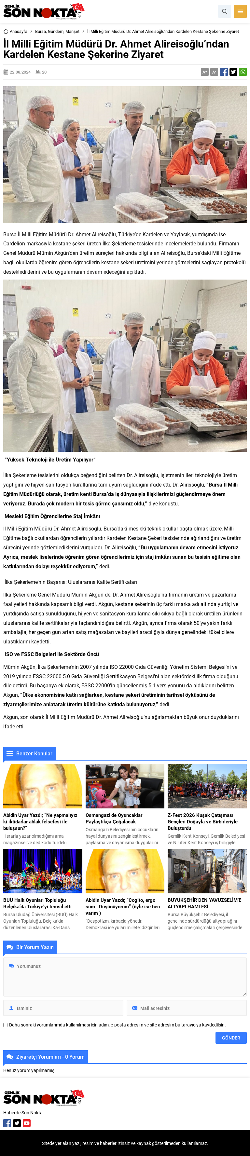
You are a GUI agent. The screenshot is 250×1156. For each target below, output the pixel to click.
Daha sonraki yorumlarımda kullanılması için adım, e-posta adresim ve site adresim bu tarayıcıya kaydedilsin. (117, 1025)
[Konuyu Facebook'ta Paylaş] (224, 72)
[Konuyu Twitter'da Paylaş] (233, 72)
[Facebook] (7, 1123)
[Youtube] (27, 1123)
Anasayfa (18, 31)
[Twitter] (17, 1123)
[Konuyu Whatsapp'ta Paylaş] (243, 72)
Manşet (72, 31)
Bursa (40, 31)
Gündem (55, 31)
